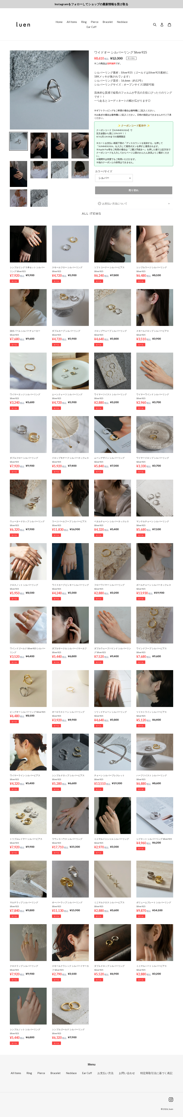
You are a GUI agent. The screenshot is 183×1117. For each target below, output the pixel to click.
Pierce (41, 1073)
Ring (29, 1073)
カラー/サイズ (103, 171)
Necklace (71, 1073)
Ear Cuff (87, 1073)
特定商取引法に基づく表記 (156, 1073)
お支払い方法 (105, 1073)
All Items (16, 1073)
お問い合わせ (127, 1073)
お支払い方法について (114, 203)
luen (171, 1109)
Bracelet (55, 1073)
